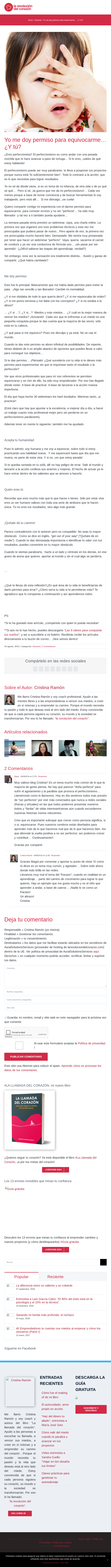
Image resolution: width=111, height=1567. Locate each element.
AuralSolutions (62, 1546)
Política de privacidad (91, 1043)
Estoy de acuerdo (51, 1562)
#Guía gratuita (69, 1241)
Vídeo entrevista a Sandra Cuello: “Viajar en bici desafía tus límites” (55, 1459)
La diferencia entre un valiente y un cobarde (44, 1285)
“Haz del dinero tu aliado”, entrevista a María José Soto (54, 1421)
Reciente (55, 1276)
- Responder (42, 776)
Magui (16, 776)
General (36, 646)
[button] (6, 748)
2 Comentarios (48, 646)
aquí (96, 951)
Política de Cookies (62, 1542)
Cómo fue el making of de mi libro (54, 1395)
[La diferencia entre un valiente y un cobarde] (10, 1286)
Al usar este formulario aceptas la (69, 1045)
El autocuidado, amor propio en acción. (55, 1407)
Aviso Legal (84, 1539)
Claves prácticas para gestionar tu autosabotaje (55, 1478)
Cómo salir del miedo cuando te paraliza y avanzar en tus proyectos (55, 1439)
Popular (21, 1276)
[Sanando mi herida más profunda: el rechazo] (10, 1315)
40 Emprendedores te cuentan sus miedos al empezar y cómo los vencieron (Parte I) (58, 1330)
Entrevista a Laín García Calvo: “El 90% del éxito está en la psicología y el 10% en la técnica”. (54, 1300)
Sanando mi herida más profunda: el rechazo (45, 1315)
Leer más (64, 1562)
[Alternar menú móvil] (105, 6)
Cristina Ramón (49, 687)
